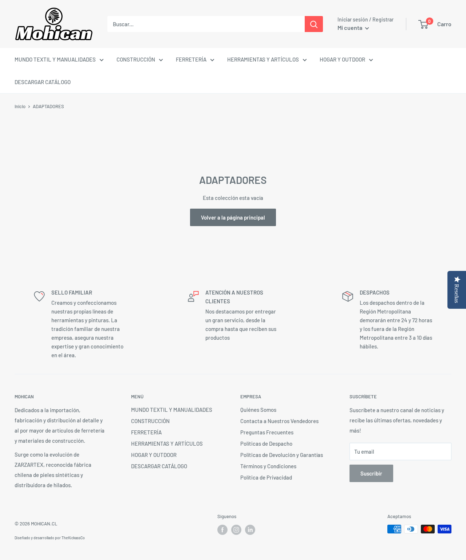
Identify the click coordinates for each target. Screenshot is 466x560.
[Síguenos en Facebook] (222, 530)
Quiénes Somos (258, 409)
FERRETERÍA (191, 59)
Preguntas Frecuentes (266, 432)
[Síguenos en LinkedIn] (250, 530)
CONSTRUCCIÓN (135, 59)
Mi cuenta (350, 27)
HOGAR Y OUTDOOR (342, 59)
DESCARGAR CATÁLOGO (43, 82)
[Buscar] (314, 24)
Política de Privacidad (266, 477)
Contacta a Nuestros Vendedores (279, 421)
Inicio (20, 106)
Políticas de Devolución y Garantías (281, 454)
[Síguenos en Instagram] (236, 530)
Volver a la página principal (233, 217)
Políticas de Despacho (266, 443)
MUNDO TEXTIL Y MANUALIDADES (55, 59)
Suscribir (371, 473)
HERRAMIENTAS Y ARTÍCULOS (263, 59)
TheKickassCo (73, 538)
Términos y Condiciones (268, 466)
